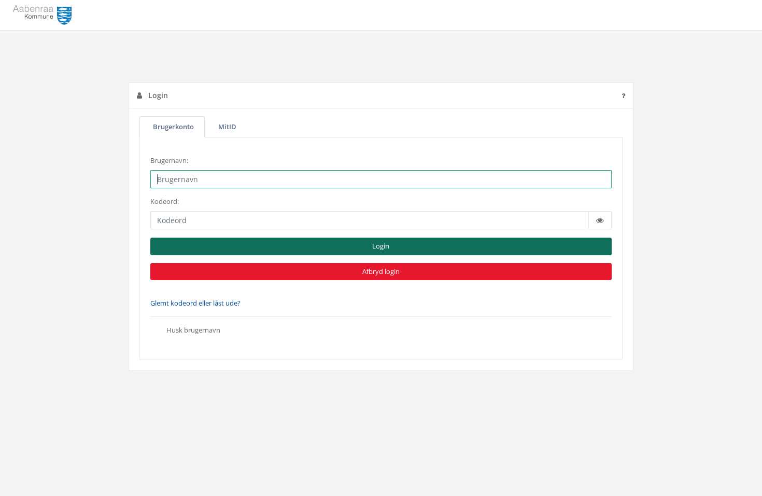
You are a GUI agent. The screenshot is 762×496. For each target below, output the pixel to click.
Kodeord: (164, 201)
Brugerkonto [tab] (173, 126)
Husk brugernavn (191, 330)
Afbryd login (381, 271)
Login (380, 246)
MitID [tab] (227, 126)
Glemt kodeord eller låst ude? (195, 303)
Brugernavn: (169, 160)
